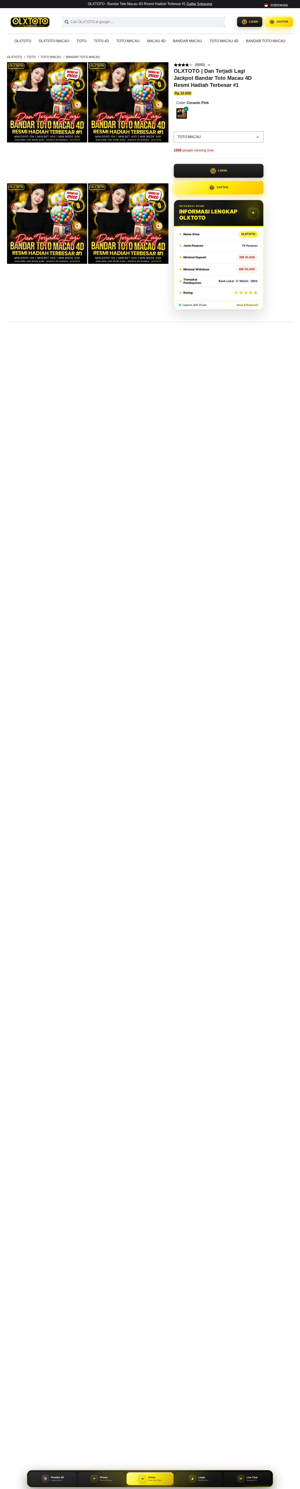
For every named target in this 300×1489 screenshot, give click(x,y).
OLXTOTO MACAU (54, 41)
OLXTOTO (22, 41)
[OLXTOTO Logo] (32, 21)
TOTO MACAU (128, 41)
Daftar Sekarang (199, 4)
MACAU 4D (156, 41)
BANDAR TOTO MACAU (266, 41)
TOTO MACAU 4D (224, 41)
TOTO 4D (101, 41)
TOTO (81, 41)
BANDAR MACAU (187, 41)
